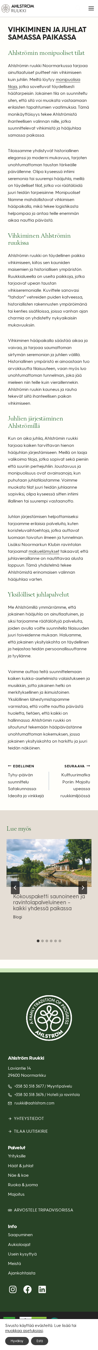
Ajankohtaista (21, 1273)
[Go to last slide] (15, 887)
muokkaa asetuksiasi (24, 1330)
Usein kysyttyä (22, 1254)
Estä (39, 1341)
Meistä (14, 1263)
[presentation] (49, 863)
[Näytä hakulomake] (78, 8)
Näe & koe (18, 1175)
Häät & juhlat (20, 1165)
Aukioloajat (19, 1244)
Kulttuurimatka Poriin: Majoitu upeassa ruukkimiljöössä (75, 781)
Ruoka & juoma (23, 1184)
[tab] (38, 941)
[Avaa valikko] (91, 8)
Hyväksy (17, 1341)
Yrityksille (17, 1156)
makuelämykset (44, 551)
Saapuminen (20, 1234)
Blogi (17, 917)
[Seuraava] (82, 887)
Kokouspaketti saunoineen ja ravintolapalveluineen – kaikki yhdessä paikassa (49, 902)
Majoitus (16, 1194)
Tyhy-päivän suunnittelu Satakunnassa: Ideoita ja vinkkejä (26, 781)
